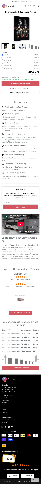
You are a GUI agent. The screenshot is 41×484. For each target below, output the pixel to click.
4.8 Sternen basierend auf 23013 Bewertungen (20, 470)
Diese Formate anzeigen (20, 368)
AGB (3, 405)
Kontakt (4, 398)
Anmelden (5, 412)
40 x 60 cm (7, 60)
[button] (5, 46)
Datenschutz (6, 402)
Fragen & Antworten (8, 420)
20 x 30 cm (7, 55)
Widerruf (5, 422)
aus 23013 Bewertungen (20, 279)
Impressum (5, 400)
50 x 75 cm (7, 63)
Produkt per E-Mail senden (21, 93)
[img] (20, 277)
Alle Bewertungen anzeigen (20, 313)
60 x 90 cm (7, 65)
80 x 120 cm (8, 68)
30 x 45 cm (7, 57)
